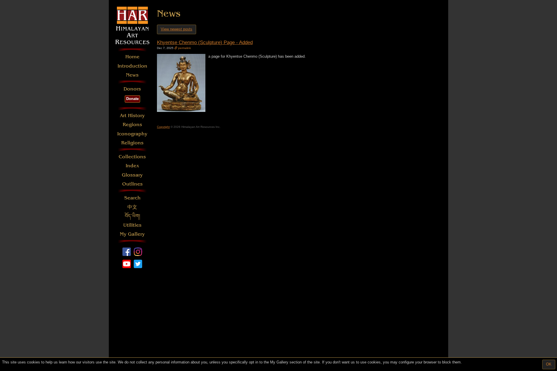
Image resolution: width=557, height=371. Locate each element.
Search (132, 198)
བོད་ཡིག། (132, 216)
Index (132, 165)
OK (548, 364)
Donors (132, 89)
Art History (132, 115)
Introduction (132, 66)
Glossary (132, 175)
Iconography (132, 134)
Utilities (132, 225)
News (132, 75)
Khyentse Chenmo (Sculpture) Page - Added (205, 42)
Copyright (163, 126)
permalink (184, 48)
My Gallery (132, 234)
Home (132, 56)
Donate (132, 99)
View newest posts (176, 29)
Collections (132, 156)
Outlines (132, 184)
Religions (132, 143)
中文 (132, 207)
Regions (132, 124)
